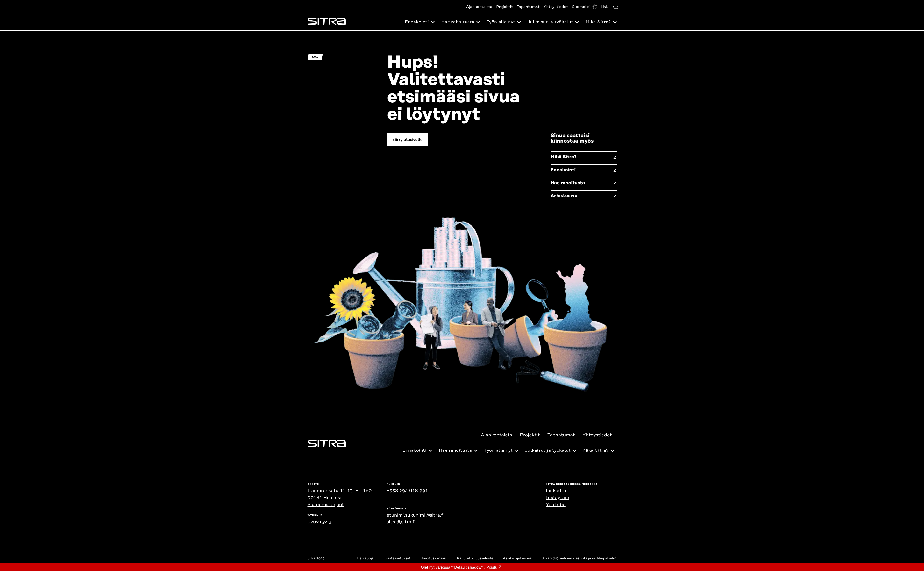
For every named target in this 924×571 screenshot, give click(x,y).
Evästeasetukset (397, 558)
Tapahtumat (528, 7)
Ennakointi (563, 169)
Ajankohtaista (479, 7)
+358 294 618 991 (407, 490)
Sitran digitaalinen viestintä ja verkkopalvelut (578, 558)
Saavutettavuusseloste (474, 558)
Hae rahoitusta (568, 183)
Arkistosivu (564, 195)
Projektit (504, 7)
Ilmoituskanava (433, 558)
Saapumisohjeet (326, 504)
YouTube (556, 504)
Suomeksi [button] (581, 7)
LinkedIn (556, 490)
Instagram (557, 497)
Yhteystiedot (556, 7)
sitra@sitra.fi (401, 522)
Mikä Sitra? (564, 156)
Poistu (491, 567)
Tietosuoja (365, 558)
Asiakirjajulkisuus (517, 558)
